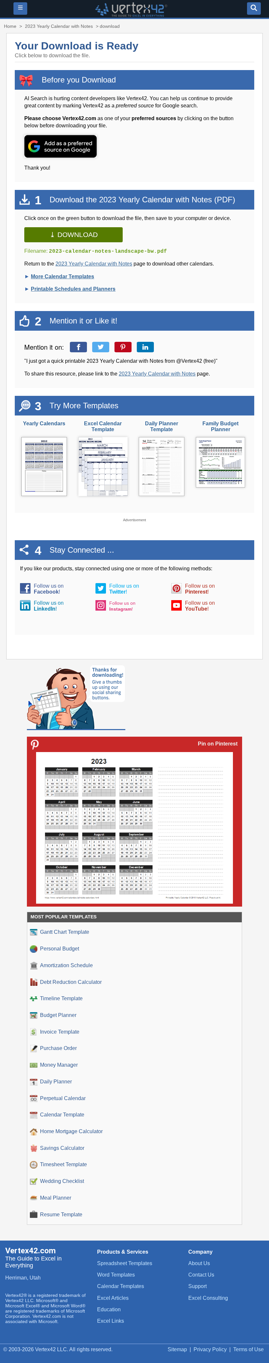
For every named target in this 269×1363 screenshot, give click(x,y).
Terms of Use (248, 1349)
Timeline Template (61, 998)
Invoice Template (59, 1032)
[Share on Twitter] (102, 347)
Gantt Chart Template (64, 932)
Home (10, 26)
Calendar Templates (120, 1286)
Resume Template (61, 1214)
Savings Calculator (62, 1148)
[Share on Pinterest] (124, 347)
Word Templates (116, 1275)
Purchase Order (58, 1048)
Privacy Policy (210, 1349)
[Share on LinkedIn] (147, 347)
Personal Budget (59, 948)
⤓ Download (74, 234)
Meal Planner (55, 1198)
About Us (199, 1263)
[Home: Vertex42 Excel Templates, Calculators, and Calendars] (131, 15)
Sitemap (177, 1349)
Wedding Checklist (62, 1181)
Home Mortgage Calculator (71, 1131)
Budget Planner (58, 1015)
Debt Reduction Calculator (71, 982)
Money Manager (59, 1065)
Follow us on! (49, 589)
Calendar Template (62, 1114)
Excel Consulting (208, 1298)
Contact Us (201, 1275)
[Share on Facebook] (80, 347)
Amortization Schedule (66, 965)
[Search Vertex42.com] (254, 8)
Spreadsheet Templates (124, 1263)
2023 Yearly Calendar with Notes (59, 26)
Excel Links (110, 1321)
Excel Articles (113, 1298)
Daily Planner (56, 1081)
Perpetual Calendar (63, 1098)
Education (109, 1309)
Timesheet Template (63, 1164)
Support (197, 1286)
